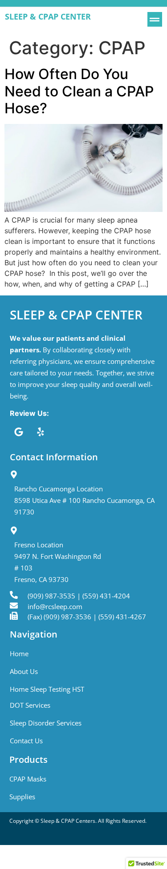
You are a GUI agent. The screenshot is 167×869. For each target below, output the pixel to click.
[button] (154, 19)
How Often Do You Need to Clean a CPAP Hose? (79, 91)
